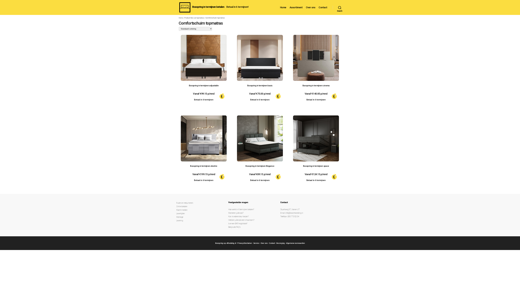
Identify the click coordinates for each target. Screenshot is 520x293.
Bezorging (280, 243)
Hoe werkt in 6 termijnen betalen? (241, 209)
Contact (323, 7)
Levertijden (180, 213)
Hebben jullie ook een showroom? (241, 220)
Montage (179, 217)
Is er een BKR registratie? (237, 223)
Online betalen (181, 206)
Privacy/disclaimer (244, 243)
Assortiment (296, 7)
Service (256, 243)
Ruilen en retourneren (184, 203)
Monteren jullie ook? (235, 213)
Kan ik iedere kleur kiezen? (238, 216)
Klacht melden (182, 210)
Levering (179, 220)
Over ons (310, 7)
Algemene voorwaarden (295, 243)
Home (283, 7)
